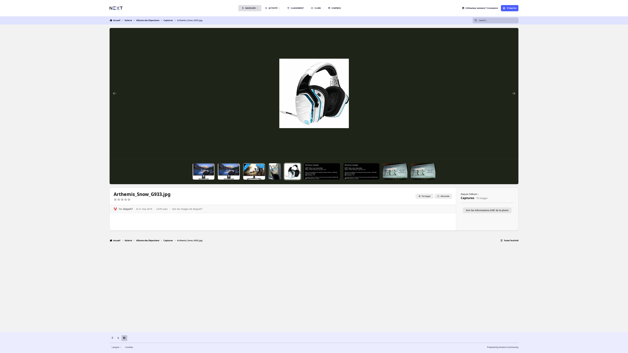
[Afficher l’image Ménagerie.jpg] (275, 171)
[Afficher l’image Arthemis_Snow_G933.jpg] (292, 171)
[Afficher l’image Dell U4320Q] (203, 171)
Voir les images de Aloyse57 (187, 208)
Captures (467, 198)
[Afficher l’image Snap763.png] (361, 171)
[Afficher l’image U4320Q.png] (229, 171)
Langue (116, 347)
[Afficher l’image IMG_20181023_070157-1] (423, 171)
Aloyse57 (128, 208)
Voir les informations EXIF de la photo (487, 210)
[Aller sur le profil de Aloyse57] (115, 209)
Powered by (502, 347)
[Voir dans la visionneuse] (314, 93)
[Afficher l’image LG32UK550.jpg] (254, 171)
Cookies (129, 347)
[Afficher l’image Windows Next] (322, 171)
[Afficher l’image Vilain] (395, 171)
